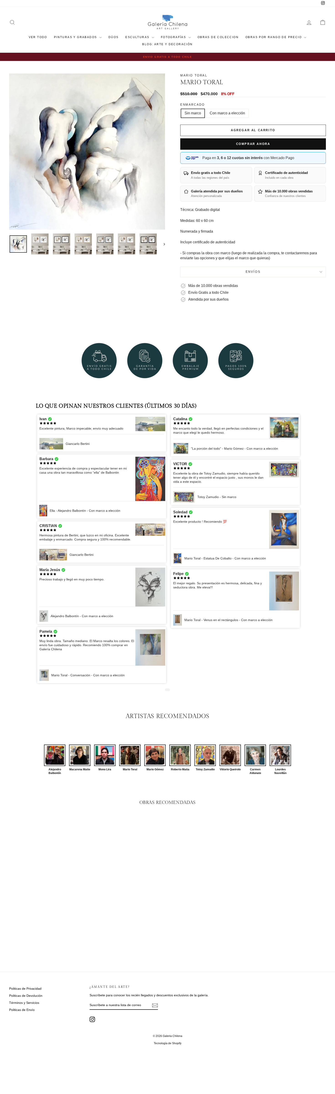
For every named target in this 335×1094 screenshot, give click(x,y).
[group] (54, 760)
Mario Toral (193, 75)
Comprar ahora (253, 144)
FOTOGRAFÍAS (174, 37)
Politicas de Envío (22, 1010)
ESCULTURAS (137, 37)
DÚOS (113, 37)
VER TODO (38, 37)
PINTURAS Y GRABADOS (76, 37)
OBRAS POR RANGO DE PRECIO (274, 37)
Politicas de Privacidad (25, 988)
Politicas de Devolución (25, 995)
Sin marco (193, 113)
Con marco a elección (227, 113)
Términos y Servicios (24, 1003)
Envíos (253, 271)
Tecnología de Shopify (167, 1043)
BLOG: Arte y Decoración (167, 44)
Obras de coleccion (218, 37)
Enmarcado (192, 104)
